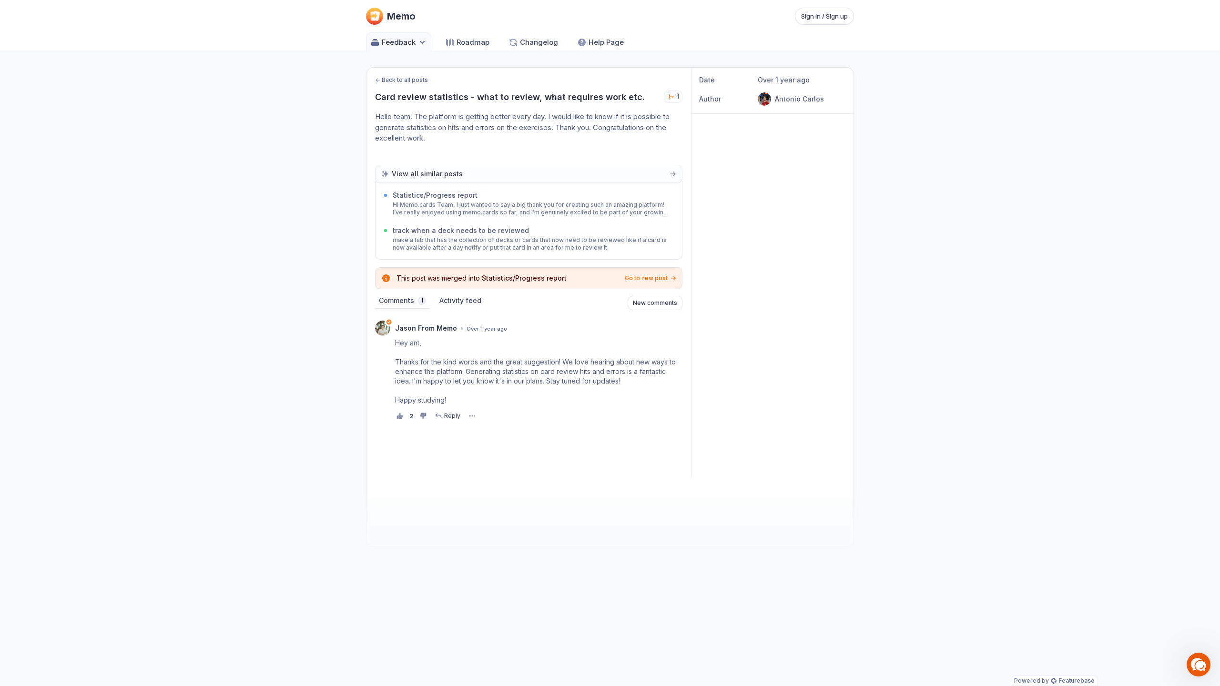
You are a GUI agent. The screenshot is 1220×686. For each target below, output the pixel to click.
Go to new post (646, 278)
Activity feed (460, 300)
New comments (655, 302)
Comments (401, 300)
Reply (452, 415)
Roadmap (473, 42)
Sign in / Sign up (824, 16)
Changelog (539, 42)
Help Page (606, 42)
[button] (1198, 664)
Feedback (399, 42)
